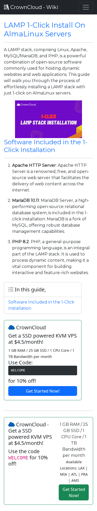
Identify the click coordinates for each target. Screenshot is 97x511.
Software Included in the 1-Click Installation (45, 146)
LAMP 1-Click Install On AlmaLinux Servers (44, 29)
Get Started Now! (42, 391)
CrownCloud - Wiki (33, 7)
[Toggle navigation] (86, 7)
